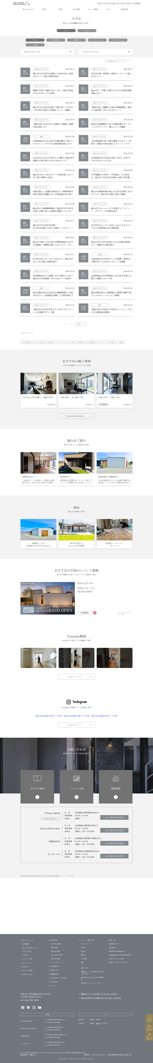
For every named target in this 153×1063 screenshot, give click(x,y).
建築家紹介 (55, 974)
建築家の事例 (55, 951)
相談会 (83, 951)
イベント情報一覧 (87, 940)
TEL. (114, 818)
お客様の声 (55, 966)
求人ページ (27, 963)
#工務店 (120, 342)
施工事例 (76, 9)
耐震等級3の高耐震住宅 (117, 951)
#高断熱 (80, 342)
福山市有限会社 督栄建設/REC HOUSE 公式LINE (101, 998)
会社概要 (26, 944)
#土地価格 (90, 342)
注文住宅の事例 (56, 944)
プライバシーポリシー (98, 1054)
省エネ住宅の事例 (57, 955)
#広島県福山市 (27, 342)
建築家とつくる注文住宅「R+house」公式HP (99, 994)
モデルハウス (85, 944)
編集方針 (32, 1054)
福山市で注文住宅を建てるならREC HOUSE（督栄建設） (40, 876)
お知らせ (26, 966)
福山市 (98, 1023)
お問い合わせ (27, 974)
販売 (82, 962)
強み (44, 9)
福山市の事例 (55, 959)
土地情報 (84, 959)
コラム (108, 9)
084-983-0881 (29, 1000)
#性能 (111, 342)
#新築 (50, 342)
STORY (25, 955)
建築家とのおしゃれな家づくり (119, 962)
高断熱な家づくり (115, 944)
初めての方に (27, 951)
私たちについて (28, 9)
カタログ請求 (27, 970)
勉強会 (83, 955)
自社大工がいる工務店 (116, 959)
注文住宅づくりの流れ (59, 978)
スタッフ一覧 (27, 959)
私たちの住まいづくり (30, 948)
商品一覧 (84, 968)
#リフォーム (61, 342)
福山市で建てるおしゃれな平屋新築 (92, 978)
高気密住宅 (112, 948)
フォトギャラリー (57, 962)
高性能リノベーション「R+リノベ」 (91, 984)
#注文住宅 (41, 342)
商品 (60, 9)
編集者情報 (23, 1054)
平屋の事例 (54, 948)
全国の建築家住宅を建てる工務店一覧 (119, 1054)
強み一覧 (112, 940)
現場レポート (55, 970)
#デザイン (102, 342)
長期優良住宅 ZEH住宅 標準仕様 (120, 955)
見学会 (83, 948)
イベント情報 (92, 9)
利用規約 (87, 1054)
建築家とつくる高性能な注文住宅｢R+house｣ (92, 973)
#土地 (71, 342)
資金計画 (124, 9)
